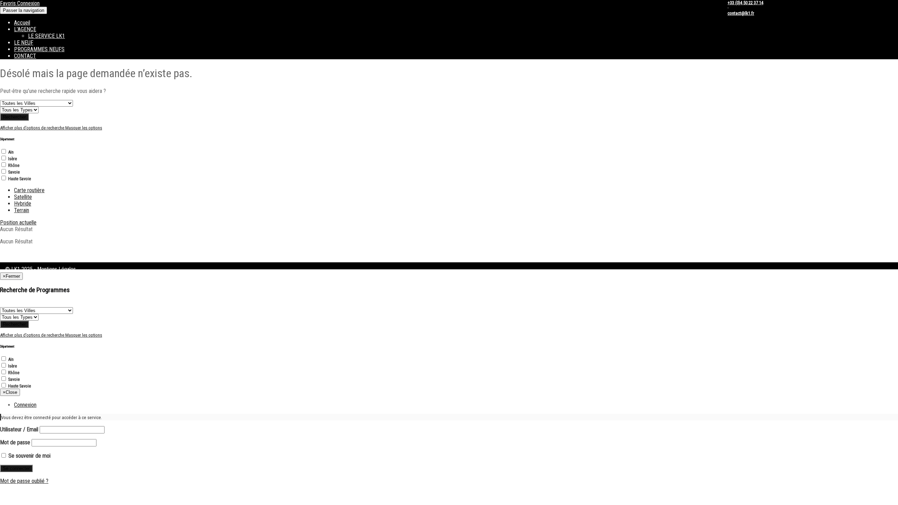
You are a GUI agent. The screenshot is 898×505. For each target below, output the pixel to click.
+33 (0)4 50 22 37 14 (745, 2)
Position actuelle (18, 222)
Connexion (28, 3)
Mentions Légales (56, 269)
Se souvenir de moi (29, 455)
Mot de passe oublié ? (24, 481)
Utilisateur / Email (19, 429)
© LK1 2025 (19, 269)
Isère (12, 158)
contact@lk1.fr (741, 13)
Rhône (13, 165)
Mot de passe (15, 442)
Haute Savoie (19, 178)
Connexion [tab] (25, 405)
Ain (11, 152)
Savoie (14, 172)
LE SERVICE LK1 (46, 36)
